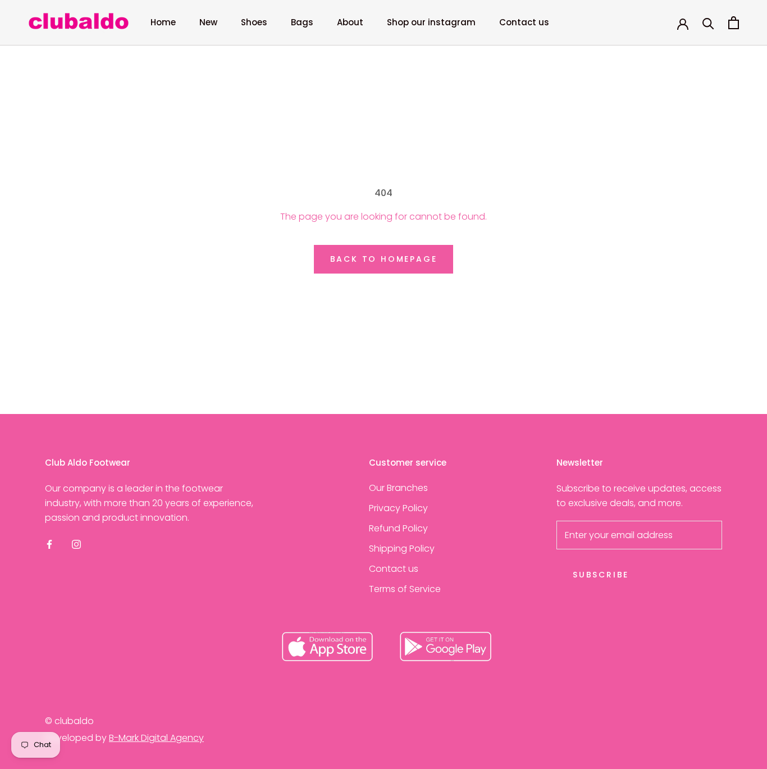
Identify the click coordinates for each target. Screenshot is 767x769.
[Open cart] (733, 22)
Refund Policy (398, 528)
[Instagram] (76, 544)
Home (163, 22)
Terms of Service (405, 589)
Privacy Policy (398, 508)
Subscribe (601, 574)
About (350, 22)
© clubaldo (69, 721)
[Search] (708, 23)
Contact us (524, 22)
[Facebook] (49, 544)
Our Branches (398, 487)
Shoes (254, 22)
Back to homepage (383, 259)
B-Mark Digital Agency (156, 737)
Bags (302, 22)
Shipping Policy (402, 548)
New (208, 22)
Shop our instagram (431, 22)
